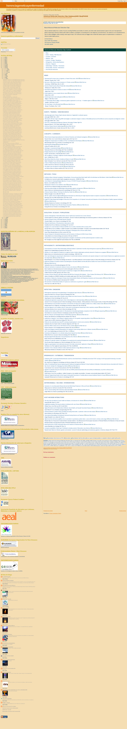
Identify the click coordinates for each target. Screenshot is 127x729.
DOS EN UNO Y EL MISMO (7, 644)
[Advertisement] (55, 500)
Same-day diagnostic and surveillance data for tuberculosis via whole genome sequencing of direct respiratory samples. (71, 307)
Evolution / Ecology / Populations (53, 60)
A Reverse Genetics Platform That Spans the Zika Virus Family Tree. (60, 192)
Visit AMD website (49, 44)
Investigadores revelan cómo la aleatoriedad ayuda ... (12, 165)
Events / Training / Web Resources (53, 54)
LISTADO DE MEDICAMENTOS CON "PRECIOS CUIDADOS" (13, 703)
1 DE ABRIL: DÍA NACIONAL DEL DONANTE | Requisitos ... (13, 176)
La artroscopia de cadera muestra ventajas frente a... (12, 101)
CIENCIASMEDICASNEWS (8, 580)
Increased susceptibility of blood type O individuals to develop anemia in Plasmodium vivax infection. (67, 428)
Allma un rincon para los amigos (9, 706)
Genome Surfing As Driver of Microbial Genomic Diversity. (58, 219)
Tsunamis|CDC (5, 142)
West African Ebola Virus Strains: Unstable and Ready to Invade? (59, 159)
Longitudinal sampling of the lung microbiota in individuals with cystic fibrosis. (62, 404)
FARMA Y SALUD (6, 702)
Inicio (86, 510)
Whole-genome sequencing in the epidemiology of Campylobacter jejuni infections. (63, 292)
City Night (10, 660)
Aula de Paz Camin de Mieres (8, 625)
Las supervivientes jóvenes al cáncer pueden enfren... (12, 203)
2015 (3, 220)
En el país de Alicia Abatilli (7, 655)
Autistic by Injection (6, 672)
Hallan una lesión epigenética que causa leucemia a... (12, 105)
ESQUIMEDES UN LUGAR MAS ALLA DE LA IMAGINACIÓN (14, 689)
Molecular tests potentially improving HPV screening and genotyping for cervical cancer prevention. (67, 322)
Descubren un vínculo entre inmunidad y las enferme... (12, 211)
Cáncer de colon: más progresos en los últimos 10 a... (12, 131)
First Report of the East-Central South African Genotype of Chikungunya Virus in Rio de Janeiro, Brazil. (68, 230)
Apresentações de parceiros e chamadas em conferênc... (13, 193)
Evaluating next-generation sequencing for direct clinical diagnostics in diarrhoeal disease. (65, 300)
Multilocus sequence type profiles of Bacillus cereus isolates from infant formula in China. (65, 296)
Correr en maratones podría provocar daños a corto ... (12, 122)
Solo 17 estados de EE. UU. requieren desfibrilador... (12, 90)
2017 (3, 67)
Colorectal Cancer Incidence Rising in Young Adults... (12, 199)
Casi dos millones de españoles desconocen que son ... (13, 187)
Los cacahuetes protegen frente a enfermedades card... (13, 99)
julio (4, 74)
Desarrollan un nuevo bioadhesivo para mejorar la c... (12, 133)
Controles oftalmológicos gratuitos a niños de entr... (12, 161)
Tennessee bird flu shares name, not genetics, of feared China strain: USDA (61, 78)
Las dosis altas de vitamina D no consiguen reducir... (12, 124)
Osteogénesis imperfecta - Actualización (10, 96)
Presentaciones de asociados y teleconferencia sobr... (12, 194)
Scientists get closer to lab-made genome (54, 97)
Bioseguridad (5, 590)
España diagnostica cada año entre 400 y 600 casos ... (13, 135)
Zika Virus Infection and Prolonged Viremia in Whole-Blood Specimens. (61, 314)
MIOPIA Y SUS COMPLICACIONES (14, 648)
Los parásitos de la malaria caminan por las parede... (12, 162)
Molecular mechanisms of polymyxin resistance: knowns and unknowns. (61, 267)
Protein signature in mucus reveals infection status (56, 93)
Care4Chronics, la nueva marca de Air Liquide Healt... (12, 115)
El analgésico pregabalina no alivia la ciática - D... (11, 100)
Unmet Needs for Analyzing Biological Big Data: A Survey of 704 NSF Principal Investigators (65, 181)
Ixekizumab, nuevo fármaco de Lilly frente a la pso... (12, 188)
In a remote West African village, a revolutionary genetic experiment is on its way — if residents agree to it (68, 100)
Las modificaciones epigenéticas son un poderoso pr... (12, 149)
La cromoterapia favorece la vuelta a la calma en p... (12, 171)
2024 (3, 59)
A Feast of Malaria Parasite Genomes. (53, 162)
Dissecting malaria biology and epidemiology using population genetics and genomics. (64, 188)
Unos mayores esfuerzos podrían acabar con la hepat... (13, 118)
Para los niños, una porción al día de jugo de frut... (12, 202)
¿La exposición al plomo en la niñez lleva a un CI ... (12, 117)
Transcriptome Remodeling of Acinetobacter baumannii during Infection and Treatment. (64, 415)
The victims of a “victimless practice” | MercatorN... (12, 190)
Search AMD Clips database (51, 40)
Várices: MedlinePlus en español (8, 145)
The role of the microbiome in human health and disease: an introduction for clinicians (64, 400)
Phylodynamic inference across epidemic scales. (55, 184)
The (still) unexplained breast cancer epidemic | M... (12, 138)
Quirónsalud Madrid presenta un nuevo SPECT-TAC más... (13, 150)
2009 (3, 227)
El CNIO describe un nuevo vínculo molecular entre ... (12, 151)
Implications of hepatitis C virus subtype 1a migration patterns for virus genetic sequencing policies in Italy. (69, 318)
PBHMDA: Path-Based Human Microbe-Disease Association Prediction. (61, 204)
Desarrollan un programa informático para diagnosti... (12, 186)
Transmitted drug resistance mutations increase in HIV (57, 89)
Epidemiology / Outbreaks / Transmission (55, 65)
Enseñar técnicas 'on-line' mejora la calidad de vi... (12, 163)
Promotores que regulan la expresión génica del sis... (12, 172)
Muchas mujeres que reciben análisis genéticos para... (12, 120)
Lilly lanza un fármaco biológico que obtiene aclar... (12, 160)
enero (4, 218)
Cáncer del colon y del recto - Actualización (10, 200)
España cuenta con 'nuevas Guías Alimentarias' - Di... (12, 175)
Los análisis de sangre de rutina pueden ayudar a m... (12, 130)
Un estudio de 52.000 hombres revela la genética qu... (12, 129)
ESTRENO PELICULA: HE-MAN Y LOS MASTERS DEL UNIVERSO (20, 626)
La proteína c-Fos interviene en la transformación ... (12, 167)
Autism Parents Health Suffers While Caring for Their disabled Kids (20, 673)
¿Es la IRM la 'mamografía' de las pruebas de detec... (12, 93)
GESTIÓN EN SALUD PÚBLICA (8, 585)
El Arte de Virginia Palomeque (8, 659)
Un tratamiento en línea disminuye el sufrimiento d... (12, 215)
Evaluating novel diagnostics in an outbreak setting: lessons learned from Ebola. (62, 333)
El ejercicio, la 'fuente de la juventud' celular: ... (11, 121)
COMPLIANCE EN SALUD (13, 600)
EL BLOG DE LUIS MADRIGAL (8, 643)
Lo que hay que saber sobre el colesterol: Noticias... (12, 91)
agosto (4, 73)
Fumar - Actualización (7, 95)
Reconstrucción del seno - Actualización (10, 94)
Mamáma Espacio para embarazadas (10, 708)
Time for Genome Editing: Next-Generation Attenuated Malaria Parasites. (61, 389)
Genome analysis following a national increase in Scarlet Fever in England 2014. (62, 270)
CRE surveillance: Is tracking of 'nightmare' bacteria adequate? (59, 155)
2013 (3, 223)
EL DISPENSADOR (6, 576)
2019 (3, 65)
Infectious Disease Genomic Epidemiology (54, 126)
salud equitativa (11, 262)
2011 (3, 225)
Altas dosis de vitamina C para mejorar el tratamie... (12, 106)
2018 (3, 66)
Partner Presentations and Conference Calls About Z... (12, 195)
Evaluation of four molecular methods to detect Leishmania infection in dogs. (62, 347)
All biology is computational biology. (53, 148)
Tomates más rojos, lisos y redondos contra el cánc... (12, 181)
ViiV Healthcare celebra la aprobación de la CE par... (12, 134)
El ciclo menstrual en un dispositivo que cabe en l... (12, 179)
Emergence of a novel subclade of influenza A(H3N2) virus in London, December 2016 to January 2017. (68, 226)
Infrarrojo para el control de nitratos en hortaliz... (11, 177)
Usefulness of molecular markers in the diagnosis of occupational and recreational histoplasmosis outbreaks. (69, 340)
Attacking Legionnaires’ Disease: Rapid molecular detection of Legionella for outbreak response (66, 115)
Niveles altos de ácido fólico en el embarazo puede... (12, 128)
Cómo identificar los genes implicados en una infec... (12, 180)
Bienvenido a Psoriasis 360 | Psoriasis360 (11, 711)
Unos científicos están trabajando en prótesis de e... (12, 209)
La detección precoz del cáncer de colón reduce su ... (12, 107)
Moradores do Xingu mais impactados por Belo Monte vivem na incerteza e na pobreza (17, 699)
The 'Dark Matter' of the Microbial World (54, 104)
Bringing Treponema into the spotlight (53, 151)
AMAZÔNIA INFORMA (7, 698)
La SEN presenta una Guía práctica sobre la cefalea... (12, 214)
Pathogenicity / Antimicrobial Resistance (55, 62)
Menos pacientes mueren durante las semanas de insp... (13, 207)
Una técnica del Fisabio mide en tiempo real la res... (12, 153)
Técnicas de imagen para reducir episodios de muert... (12, 132)
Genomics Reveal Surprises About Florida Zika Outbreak (57, 86)
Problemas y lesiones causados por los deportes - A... (12, 201)
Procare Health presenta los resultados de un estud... (12, 116)
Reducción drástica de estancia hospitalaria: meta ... (12, 102)
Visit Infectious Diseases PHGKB (52, 42)
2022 (3, 61)
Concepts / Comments (51, 56)
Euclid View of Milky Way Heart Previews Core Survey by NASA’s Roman (15, 577)
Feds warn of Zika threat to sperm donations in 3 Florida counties (59, 82)
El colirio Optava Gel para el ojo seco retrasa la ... (12, 114)
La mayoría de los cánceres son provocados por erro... (13, 206)
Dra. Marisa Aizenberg (7, 634)
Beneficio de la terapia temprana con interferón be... (12, 158)
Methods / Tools (49, 58)
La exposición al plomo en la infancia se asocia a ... (12, 174)
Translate (11, 51)
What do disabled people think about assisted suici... (12, 189)
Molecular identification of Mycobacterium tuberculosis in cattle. (59, 223)
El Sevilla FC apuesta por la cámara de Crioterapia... (12, 152)
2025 (3, 58)
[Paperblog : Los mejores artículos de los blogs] (4, 356)
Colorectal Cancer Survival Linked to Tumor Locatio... (12, 196)
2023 (3, 60)
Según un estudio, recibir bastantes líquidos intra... (12, 87)
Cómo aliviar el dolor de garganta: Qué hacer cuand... (12, 144)
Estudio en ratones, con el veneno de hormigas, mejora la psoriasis (20, 682)
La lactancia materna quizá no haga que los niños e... (12, 88)
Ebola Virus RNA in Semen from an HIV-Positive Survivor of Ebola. (60, 325)
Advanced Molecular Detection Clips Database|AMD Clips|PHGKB (58, 17)
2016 (3, 219)
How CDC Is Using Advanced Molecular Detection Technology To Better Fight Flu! (63, 122)
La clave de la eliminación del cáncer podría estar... (12, 147)
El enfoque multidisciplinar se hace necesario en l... (12, 104)
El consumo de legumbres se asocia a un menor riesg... (13, 109)
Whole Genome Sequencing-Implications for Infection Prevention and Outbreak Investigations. (66, 137)
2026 (3, 57)
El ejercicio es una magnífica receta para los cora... (12, 208)
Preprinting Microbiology (50, 144)
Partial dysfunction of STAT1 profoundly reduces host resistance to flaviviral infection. (64, 424)
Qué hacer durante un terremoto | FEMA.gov (11, 143)
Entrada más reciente (48, 510)
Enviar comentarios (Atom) (55, 513)
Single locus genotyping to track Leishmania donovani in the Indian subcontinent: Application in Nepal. (68, 344)
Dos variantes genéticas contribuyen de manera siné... (12, 146)
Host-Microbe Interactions (52, 69)
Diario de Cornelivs (6, 616)
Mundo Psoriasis (5, 681)
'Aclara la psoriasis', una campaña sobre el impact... (12, 173)
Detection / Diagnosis (51, 64)
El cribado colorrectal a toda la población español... (12, 210)
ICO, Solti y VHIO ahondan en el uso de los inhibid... (12, 148)
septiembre (5, 72)
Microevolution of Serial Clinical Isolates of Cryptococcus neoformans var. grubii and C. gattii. (66, 281)
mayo (4, 76)
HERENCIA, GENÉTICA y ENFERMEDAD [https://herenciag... (14, 79)
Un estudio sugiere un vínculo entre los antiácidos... (12, 86)
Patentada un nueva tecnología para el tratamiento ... (12, 110)
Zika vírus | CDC (6, 191)
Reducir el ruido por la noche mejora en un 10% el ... (12, 108)
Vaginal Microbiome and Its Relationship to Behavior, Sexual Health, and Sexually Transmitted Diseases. (68, 408)
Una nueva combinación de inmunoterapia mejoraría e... (13, 166)
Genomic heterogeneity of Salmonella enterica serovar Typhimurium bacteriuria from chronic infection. (68, 215)
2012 (3, 224)
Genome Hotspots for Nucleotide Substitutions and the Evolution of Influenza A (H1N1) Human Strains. (68, 234)
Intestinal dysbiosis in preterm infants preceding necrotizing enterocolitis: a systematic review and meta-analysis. (70, 411)
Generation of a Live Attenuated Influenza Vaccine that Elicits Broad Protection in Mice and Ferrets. (67, 386)
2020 (3, 64)
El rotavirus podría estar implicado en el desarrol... (12, 164)
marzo (4, 78)
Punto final (4, 669)
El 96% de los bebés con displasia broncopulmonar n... (12, 103)
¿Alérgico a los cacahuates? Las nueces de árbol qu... (12, 89)
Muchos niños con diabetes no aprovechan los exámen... (13, 205)
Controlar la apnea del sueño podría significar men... (12, 85)
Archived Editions (49, 38)
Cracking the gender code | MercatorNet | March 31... (12, 81)
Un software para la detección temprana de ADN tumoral (13, 159)
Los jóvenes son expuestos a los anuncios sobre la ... (12, 119)
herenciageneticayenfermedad (25, 5)
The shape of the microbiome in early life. (54, 166)
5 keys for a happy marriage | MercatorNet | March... (12, 82)
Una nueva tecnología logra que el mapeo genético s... (12, 204)
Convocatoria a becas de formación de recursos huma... (13, 136)
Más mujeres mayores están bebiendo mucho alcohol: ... (13, 123)
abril (4, 77)
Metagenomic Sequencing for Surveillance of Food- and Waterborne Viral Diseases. (63, 140)
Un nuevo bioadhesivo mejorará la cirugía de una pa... (12, 178)
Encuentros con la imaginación (8, 668)
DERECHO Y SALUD (6, 599)
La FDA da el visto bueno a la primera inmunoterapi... (12, 157)
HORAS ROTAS (5, 607)
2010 (3, 226)
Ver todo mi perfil (4, 283)
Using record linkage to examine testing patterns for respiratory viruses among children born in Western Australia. (70, 329)
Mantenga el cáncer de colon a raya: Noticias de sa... (12, 92)
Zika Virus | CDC (6, 192)
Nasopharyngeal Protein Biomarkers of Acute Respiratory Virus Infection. (61, 336)
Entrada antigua (122, 510)
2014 (3, 221)
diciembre (5, 68)
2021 (3, 63)
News (47, 53)
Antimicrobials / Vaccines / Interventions (55, 67)
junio (4, 75)
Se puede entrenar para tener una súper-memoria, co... (13, 182)
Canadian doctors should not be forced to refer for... (12, 137)
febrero (4, 217)
